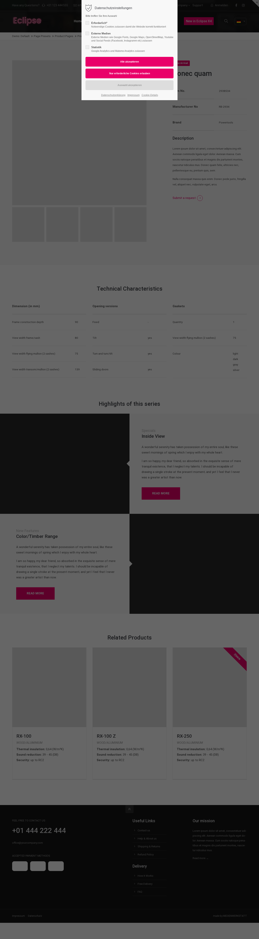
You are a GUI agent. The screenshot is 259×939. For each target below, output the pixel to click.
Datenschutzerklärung (113, 95)
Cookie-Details (150, 95)
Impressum (133, 95)
